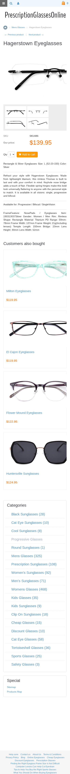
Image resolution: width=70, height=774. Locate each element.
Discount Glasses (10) (28, 631)
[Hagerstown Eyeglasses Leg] (16, 123)
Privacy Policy (12, 757)
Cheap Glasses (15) (26, 622)
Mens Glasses (18, 27)
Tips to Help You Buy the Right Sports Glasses (35, 769)
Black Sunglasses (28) (28, 514)
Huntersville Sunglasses (22, 473)
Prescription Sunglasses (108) (34, 564)
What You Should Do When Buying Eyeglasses (35, 772)
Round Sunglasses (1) (28, 547)
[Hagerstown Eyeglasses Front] (38, 111)
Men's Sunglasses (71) (28, 581)
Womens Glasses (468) (29, 589)
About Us (37, 754)
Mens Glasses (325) (26, 556)
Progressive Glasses (26, 539)
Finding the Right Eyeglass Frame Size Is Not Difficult (35, 763)
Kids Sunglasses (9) (26, 606)
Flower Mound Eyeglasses (24, 413)
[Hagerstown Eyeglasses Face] (16, 111)
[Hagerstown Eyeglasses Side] (38, 123)
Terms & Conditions (52, 754)
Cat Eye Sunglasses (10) (30, 522)
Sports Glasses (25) (26, 656)
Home (5, 27)
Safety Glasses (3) (25, 664)
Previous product (13, 35)
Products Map (14, 691)
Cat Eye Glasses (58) (27, 639)
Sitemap (11, 687)
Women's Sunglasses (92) (31, 572)
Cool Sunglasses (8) (26, 531)
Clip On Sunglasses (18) (29, 614)
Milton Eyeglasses (18, 291)
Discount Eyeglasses (24, 760)
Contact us (25, 754)
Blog (23, 757)
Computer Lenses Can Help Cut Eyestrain (35, 766)
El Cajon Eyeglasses (20, 352)
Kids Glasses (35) (24, 598)
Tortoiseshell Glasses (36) (30, 648)
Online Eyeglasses (36, 757)
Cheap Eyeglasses (55, 757)
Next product (36, 35)
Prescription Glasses (45, 760)
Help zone (13, 754)
